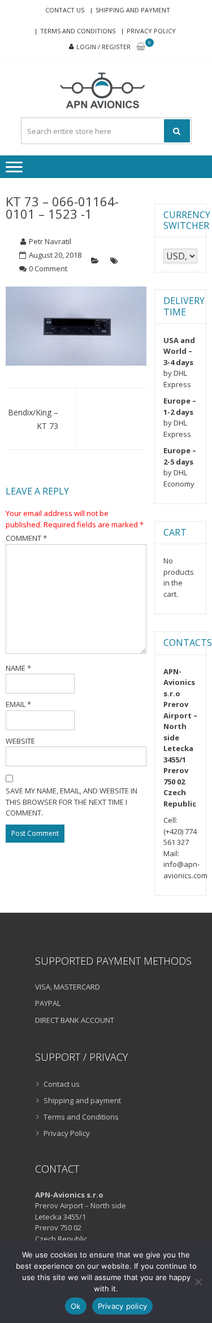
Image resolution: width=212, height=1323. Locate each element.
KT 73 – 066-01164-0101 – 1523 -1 (62, 207)
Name (18, 668)
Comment (26, 538)
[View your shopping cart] (140, 47)
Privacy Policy (151, 31)
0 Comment (48, 268)
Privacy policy (123, 1306)
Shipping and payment (133, 10)
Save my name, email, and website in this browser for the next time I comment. (71, 802)
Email (18, 704)
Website (20, 741)
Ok (76, 1306)
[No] (198, 1281)
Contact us (64, 10)
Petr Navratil (50, 241)
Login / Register (103, 46)
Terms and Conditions (77, 31)
